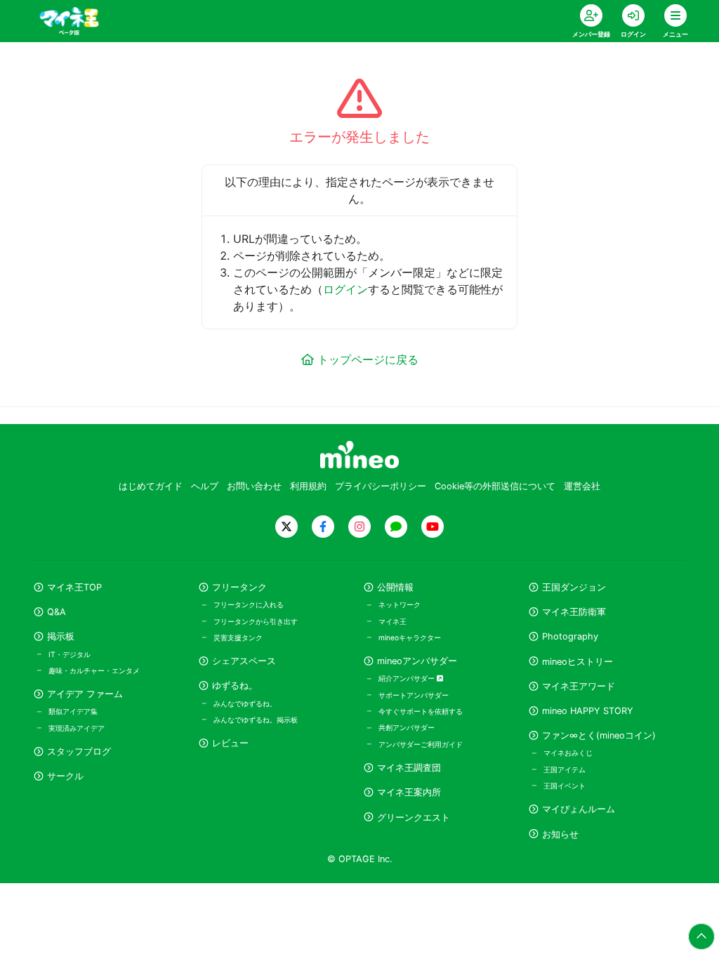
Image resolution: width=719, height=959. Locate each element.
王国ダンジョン (574, 587)
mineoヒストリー (577, 661)
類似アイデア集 (73, 711)
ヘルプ (204, 486)
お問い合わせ (254, 486)
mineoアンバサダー (417, 661)
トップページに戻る (367, 359)
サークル (65, 776)
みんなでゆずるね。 (245, 703)
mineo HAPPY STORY (587, 711)
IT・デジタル (69, 654)
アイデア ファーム (85, 694)
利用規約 (308, 486)
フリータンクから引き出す (255, 621)
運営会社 (582, 486)
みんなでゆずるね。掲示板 (255, 719)
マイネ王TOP (74, 587)
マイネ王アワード (578, 686)
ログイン (345, 289)
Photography (570, 636)
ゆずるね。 (235, 685)
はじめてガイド (151, 486)
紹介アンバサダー (407, 678)
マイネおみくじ (568, 752)
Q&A (56, 612)
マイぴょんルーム (578, 809)
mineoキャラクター (409, 637)
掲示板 (60, 636)
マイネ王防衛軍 (574, 612)
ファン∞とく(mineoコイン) (599, 735)
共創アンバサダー (406, 727)
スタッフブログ (79, 751)
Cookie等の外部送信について (495, 486)
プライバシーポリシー (380, 486)
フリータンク (239, 587)
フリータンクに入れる (248, 604)
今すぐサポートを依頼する (420, 711)
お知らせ (560, 834)
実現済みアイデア (76, 728)
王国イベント (564, 785)
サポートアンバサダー (413, 695)
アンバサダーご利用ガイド (420, 744)
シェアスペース (244, 661)
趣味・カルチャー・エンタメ (94, 670)
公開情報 (395, 587)
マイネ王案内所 (409, 792)
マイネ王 (392, 621)
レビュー (230, 743)
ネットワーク (399, 604)
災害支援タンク (238, 637)
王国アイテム (564, 769)
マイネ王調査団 (409, 767)
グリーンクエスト (413, 817)
